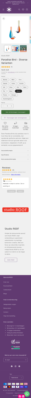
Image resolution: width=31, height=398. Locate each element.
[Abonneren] (25, 360)
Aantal (3, 102)
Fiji (4, 91)
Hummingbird (7, 99)
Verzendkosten (11, 72)
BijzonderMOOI (11, 390)
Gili (4, 87)
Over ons (6, 282)
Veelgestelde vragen (9, 304)
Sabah (5, 83)
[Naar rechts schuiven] (29, 49)
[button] (3, 9)
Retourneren (7, 308)
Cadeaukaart (7, 289)
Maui (10, 91)
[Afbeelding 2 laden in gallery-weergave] (15, 48)
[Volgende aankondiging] (28, 3)
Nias (11, 87)
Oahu (13, 83)
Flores (5, 95)
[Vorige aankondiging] (3, 3)
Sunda (21, 83)
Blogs (5, 293)
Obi (18, 87)
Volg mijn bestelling (9, 316)
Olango (13, 95)
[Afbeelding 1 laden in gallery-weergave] (7, 48)
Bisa (21, 80)
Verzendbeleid (16, 395)
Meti (13, 79)
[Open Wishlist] (23, 9)
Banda (5, 79)
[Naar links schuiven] (2, 49)
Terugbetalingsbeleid (22, 390)
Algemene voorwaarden (20, 393)
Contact (5, 312)
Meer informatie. (16, 174)
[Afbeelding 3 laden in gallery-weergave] (23, 48)
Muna (18, 91)
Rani (25, 87)
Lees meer (11, 260)
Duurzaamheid (7, 286)
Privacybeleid (9, 393)
